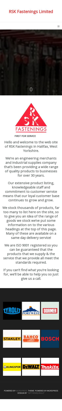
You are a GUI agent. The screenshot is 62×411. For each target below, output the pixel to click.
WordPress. (21, 391)
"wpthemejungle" (36, 393)
